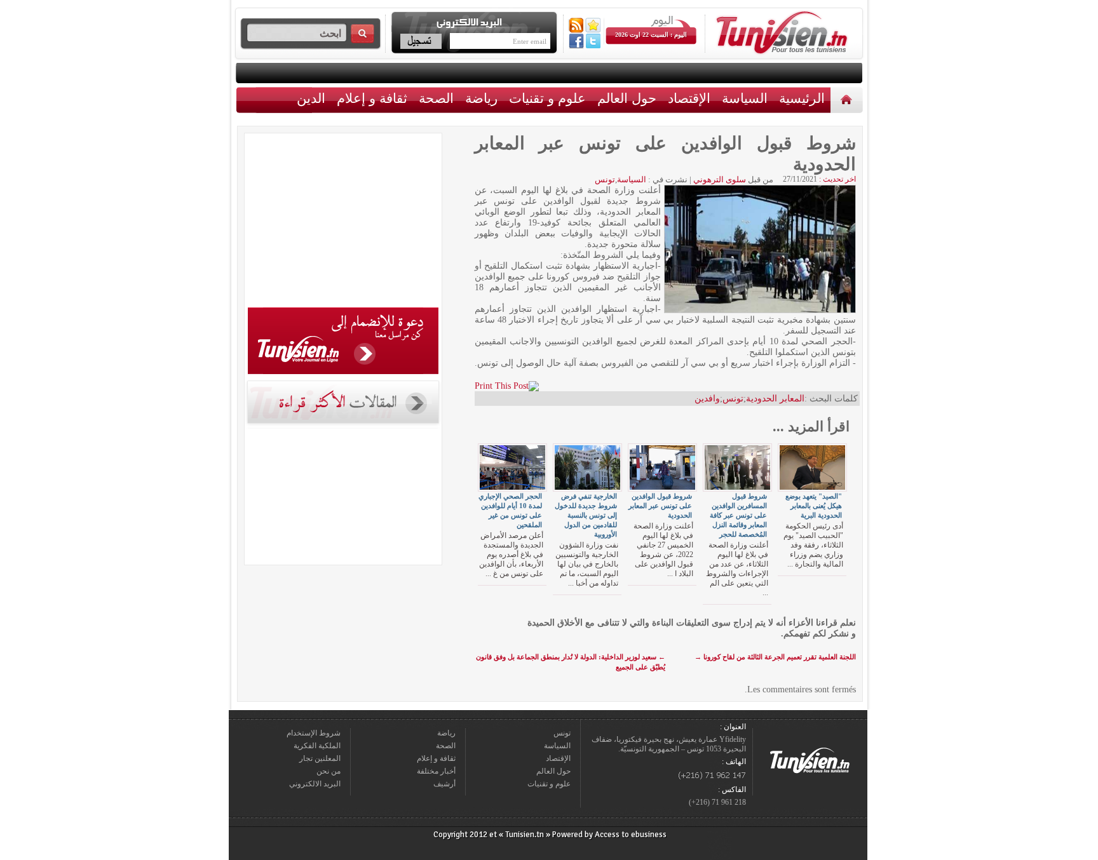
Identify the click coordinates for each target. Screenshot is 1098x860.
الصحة (436, 98)
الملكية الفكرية (317, 745)
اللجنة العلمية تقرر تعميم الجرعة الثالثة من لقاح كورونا (775, 657)
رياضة (481, 98)
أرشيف (444, 783)
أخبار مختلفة (436, 771)
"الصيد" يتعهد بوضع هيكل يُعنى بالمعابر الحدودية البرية (813, 505)
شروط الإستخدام (314, 733)
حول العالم (626, 98)
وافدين (707, 398)
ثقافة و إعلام (372, 98)
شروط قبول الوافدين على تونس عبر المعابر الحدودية (660, 505)
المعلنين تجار (320, 758)
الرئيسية (847, 99)
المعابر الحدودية (775, 398)
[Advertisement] (343, 222)
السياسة (745, 98)
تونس (605, 179)
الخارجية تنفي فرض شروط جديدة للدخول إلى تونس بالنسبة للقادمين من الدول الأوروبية (586, 515)
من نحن (328, 771)
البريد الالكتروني (315, 783)
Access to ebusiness (631, 835)
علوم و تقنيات (547, 98)
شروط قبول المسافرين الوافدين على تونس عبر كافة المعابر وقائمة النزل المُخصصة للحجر (738, 515)
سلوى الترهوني (719, 179)
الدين (311, 98)
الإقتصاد (689, 98)
